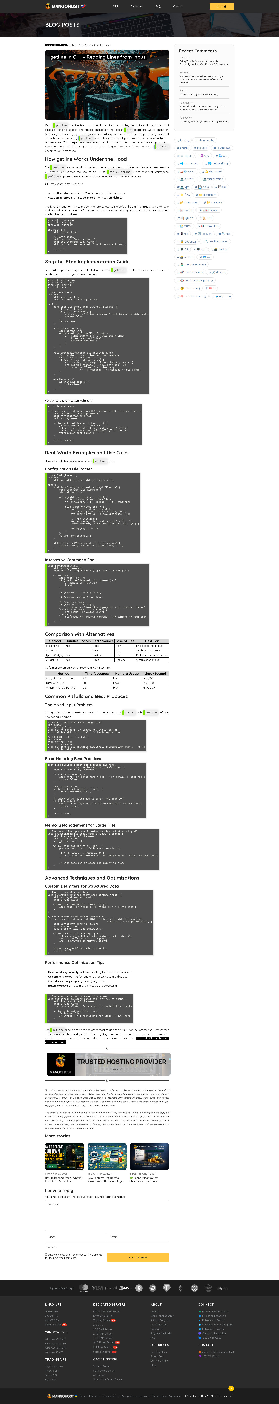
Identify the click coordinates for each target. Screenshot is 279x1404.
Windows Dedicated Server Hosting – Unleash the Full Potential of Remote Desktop (201, 79)
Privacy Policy (110, 1396)
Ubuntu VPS (51, 1315)
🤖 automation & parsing (196, 280)
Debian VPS (51, 1311)
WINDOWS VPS (56, 1332)
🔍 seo (226, 233)
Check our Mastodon (214, 1333)
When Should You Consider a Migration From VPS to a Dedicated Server (202, 108)
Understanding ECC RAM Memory (198, 94)
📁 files (185, 194)
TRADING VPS (55, 1359)
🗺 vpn (51, 1166)
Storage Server (102, 1351)
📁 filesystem (207, 194)
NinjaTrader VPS (54, 1366)
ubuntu (184, 148)
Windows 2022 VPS (55, 1347)
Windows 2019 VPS (55, 1343)
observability (206, 140)
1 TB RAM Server (102, 1329)
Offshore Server (102, 1347)
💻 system (187, 179)
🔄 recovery (205, 233)
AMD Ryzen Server (103, 1342)
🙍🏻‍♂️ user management (193, 264)
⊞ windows (223, 147)
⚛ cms (204, 155)
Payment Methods (161, 1333)
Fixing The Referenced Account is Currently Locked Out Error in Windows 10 (203, 63)
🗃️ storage (187, 257)
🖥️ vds (201, 249)
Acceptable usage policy (135, 1396)
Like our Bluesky (212, 1337)
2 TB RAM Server (103, 1333)
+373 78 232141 (210, 1356)
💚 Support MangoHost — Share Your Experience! (145, 1179)
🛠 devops (219, 272)
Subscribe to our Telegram (217, 1324)
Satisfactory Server (104, 1370)
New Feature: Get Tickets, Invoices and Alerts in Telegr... (106, 1179)
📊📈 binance (210, 210)
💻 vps (184, 187)
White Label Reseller (162, 1315)
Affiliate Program (160, 1320)
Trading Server (101, 1320)
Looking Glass (159, 1351)
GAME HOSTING (105, 1359)
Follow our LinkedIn (213, 1329)
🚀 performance (191, 272)
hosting (184, 140)
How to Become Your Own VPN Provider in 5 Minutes (63, 1179)
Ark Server (99, 1375)
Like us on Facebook (214, 1315)
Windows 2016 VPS (55, 1339)
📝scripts (186, 226)
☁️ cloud (186, 155)
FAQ (158, 6)
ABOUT (156, 1304)
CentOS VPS (52, 1320)
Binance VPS (52, 1370)
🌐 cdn (223, 155)
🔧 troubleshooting (216, 241)
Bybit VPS (50, 1379)
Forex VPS (51, 1375)
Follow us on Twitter (213, 1320)
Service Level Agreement (167, 1396)
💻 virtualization (213, 179)
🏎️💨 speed (188, 171)
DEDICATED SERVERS (109, 1304)
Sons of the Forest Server (108, 1379)
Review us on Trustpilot (215, 1311)
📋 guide (186, 218)
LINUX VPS (53, 1304)
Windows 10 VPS (54, 1352)
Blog (153, 1365)
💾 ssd (222, 186)
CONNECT (206, 1304)
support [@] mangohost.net (218, 1351)
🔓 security (188, 241)
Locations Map (159, 1324)
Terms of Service (89, 1396)
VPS (115, 6)
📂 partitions (214, 202)
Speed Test (157, 1356)
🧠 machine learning (193, 296)
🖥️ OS (184, 249)
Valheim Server (102, 1366)
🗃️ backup (221, 249)
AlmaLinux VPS (53, 1324)
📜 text (207, 218)
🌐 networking (218, 163)
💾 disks (203, 187)
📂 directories (188, 202)
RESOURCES (160, 1345)
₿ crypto (202, 147)
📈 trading (186, 210)
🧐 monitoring (190, 288)
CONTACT (206, 1345)
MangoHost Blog (56, 45)
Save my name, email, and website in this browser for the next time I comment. (74, 1256)
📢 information (210, 226)
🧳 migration (223, 296)
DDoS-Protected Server (107, 1311)
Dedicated (137, 6)
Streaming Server (103, 1315)
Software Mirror (160, 1360)
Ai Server (98, 1324)
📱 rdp (184, 233)
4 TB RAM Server (103, 1338)
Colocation (157, 1329)
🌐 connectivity (189, 163)
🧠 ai (212, 288)
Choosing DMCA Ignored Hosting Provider (203, 121)
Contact (178, 6)
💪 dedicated (213, 171)
